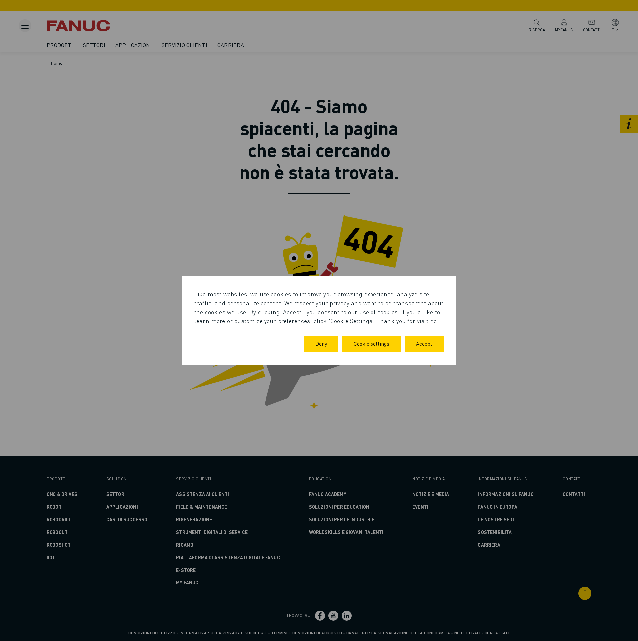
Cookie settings (371, 343)
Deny (321, 343)
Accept (424, 343)
